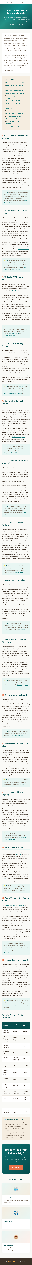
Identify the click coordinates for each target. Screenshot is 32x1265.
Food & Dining (19, 572)
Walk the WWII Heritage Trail (14, 88)
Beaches (19, 685)
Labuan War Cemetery (17, 291)
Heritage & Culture (14, 333)
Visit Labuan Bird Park (12, 119)
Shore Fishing (22, 837)
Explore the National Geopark (15, 93)
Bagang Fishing (10, 839)
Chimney (4, 879)
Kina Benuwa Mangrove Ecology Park (14, 905)
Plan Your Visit (16, 1167)
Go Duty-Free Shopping (13, 103)
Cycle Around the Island (13, 111)
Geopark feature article (17, 453)
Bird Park (21, 387)
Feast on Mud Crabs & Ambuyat (15, 101)
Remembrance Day (9, 335)
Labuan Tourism (12, 1261)
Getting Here (15, 1005)
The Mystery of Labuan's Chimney (13, 393)
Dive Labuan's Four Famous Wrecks (16, 83)
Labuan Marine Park (23, 249)
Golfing (22, 784)
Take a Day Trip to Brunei (13, 126)
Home (3, 2)
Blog (7, 2)
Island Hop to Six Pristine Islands (15, 85)
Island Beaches (15, 269)
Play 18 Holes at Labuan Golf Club (16, 113)
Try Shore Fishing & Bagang (14, 116)
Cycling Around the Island (17, 735)
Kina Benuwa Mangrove (18, 437)
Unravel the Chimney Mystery (14, 91)
